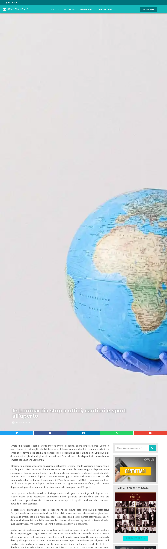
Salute (55, 9)
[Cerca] (152, 448)
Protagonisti (87, 9)
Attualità (69, 9)
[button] (16, 433)
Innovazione (105, 9)
